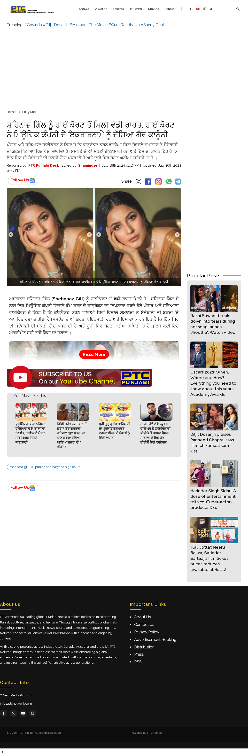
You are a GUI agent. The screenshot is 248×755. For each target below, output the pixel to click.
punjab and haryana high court (57, 467)
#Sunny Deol (152, 25)
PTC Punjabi (155, 732)
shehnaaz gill (19, 467)
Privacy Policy (146, 632)
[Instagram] (204, 9)
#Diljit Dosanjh (56, 25)
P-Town (136, 9)
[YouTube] (198, 9)
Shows (84, 9)
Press (139, 654)
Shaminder (87, 165)
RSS (138, 662)
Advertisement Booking (155, 639)
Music (169, 9)
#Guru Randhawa (124, 25)
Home (11, 112)
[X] (211, 8)
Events (118, 9)
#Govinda (33, 25)
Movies (153, 9)
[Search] (237, 9)
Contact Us (144, 624)
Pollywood (30, 112)
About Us (142, 617)
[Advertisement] (124, 68)
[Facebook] (190, 9)
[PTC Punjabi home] (33, 9)
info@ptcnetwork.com (16, 703)
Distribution (144, 647)
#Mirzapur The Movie (89, 25)
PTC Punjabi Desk (43, 165)
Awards (101, 9)
